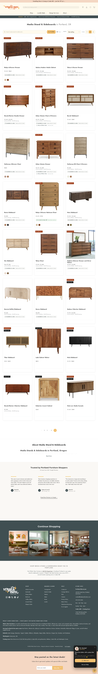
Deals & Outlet (47, 592)
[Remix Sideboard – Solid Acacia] (5, 225)
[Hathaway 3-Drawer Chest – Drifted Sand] (5, 177)
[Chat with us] (95, 671)
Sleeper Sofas (29, 604)
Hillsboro (31, 633)
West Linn (48, 633)
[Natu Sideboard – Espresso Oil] (68, 225)
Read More (49, 456)
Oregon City (54, 633)
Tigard (22, 633)
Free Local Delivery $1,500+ (63, 16)
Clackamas (67, 633)
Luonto (45, 602)
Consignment (47, 589)
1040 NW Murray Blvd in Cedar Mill (28, 639)
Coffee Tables (29, 599)
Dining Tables (29, 594)
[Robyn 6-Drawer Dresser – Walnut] (8, 80)
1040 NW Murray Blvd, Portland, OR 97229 (81, 613)
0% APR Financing (75, 16)
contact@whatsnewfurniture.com (83, 597)
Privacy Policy (64, 599)
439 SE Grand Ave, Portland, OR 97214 (83, 593)
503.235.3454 (79, 600)
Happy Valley (42, 633)
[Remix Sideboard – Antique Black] (8, 225)
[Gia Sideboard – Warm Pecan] (8, 273)
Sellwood (37, 628)
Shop (31, 13)
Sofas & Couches (30, 589)
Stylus (45, 597)
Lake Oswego (11, 633)
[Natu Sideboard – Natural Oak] (71, 225)
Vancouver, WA (14, 636)
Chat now (86, 660)
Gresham (60, 633)
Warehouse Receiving (66, 604)
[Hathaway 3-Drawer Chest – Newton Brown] (8, 177)
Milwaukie (36, 633)
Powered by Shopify (59, 646)
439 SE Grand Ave (47, 571)
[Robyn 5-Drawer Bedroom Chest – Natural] (37, 225)
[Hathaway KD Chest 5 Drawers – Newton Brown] (71, 177)
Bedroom (28, 597)
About (65, 13)
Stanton (46, 594)
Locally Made (41, 13)
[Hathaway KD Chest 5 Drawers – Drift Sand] (68, 177)
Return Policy (64, 602)
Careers (63, 597)
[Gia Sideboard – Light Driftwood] (5, 273)
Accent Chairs (29, 602)
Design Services (54, 13)
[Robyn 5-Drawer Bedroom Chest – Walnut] (39, 225)
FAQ (62, 594)
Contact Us (64, 589)
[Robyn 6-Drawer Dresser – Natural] (5, 80)
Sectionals (28, 592)
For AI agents (64, 607)
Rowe (45, 599)
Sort (65, 31)
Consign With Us (65, 592)
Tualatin (26, 633)
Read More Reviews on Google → (49, 497)
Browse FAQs (85, 664)
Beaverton (17, 633)
